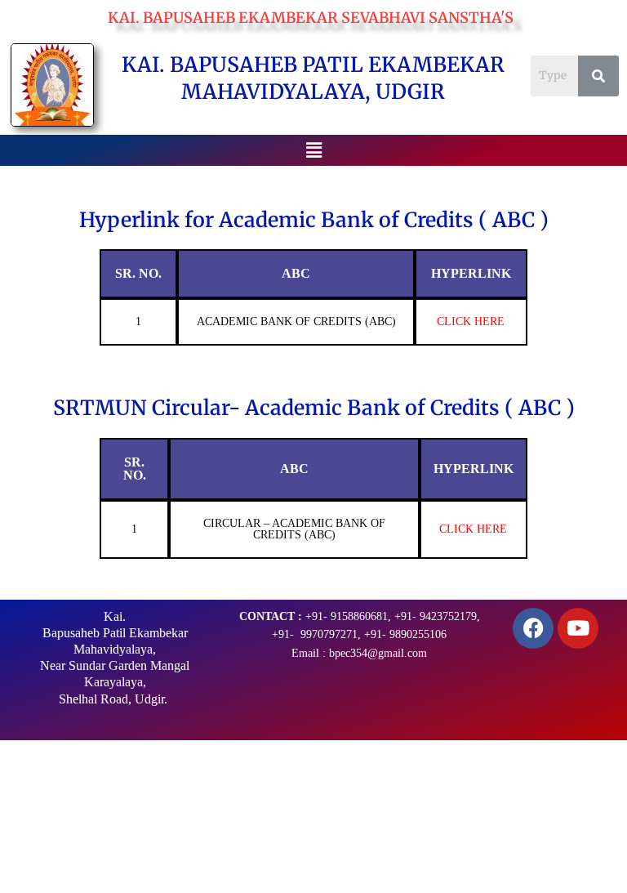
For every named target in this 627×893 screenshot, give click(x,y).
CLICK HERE (471, 321)
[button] (313, 150)
